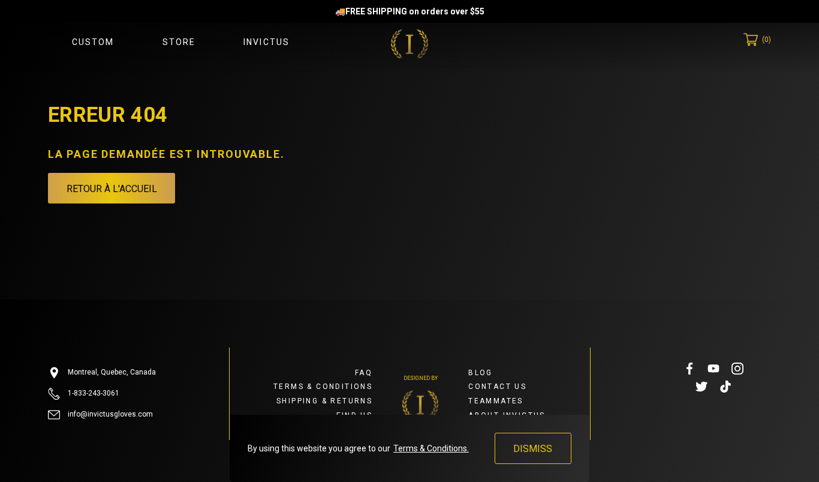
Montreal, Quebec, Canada (111, 372)
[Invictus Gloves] (409, 44)
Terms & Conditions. (431, 448)
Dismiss (532, 448)
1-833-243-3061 (92, 393)
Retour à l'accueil (112, 188)
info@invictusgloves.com (109, 414)
